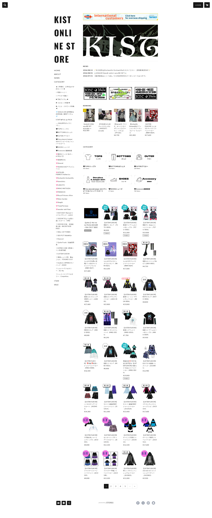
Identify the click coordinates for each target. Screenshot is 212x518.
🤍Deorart (60, 239)
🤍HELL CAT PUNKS (63, 232)
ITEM (56, 281)
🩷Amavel (59, 163)
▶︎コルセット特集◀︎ (63, 103)
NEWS (57, 78)
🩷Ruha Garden (61, 199)
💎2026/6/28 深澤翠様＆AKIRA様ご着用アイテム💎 (65, 114)
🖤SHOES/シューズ (63, 147)
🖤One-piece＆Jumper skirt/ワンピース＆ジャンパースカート (65, 141)
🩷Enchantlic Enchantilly (65, 178)
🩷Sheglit (59, 202)
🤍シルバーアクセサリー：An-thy (64, 270)
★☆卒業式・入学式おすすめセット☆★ (65, 88)
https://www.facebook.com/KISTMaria (138, 503)
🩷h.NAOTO (60, 185)
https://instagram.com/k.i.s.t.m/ (148, 503)
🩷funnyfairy (60, 181)
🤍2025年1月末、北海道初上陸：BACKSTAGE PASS (65, 226)
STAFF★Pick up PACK (64, 120)
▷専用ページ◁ (61, 92)
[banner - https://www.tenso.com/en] (120, 16)
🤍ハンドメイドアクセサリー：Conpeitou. (64, 275)
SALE (56, 285)
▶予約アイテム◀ (62, 99)
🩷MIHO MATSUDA (63, 188)
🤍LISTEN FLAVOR (63, 254)
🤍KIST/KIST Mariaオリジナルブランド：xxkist (64, 214)
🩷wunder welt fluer (63, 209)
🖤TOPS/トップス (62, 129)
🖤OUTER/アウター (63, 136)
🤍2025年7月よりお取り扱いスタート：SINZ (65, 220)
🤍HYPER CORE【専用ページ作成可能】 (65, 249)
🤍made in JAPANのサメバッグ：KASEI (65, 264)
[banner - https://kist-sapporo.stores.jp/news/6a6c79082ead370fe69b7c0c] (120, 93)
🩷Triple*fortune (62, 206)
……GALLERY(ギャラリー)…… (64, 124)
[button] (198, 5)
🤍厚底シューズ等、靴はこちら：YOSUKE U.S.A (64, 258)
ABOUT (57, 74)
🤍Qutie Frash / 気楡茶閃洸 (65, 244)
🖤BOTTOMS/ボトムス (64, 132)
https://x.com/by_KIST (143, 503)
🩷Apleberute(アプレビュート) (65, 168)
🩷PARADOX (60, 192)
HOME (57, 70)
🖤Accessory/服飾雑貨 (64, 150)
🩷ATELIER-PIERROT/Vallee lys (63, 173)
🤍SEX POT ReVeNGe (64, 235)
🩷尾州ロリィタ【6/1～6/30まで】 (64, 155)
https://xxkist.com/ (153, 503)
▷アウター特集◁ (62, 96)
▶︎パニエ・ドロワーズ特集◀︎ (65, 107)
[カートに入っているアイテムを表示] (207, 5)
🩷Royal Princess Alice (64, 195)
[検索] (5, 5)
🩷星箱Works (61, 160)
